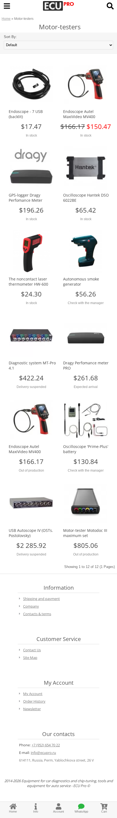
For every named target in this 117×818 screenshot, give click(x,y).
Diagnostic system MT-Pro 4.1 (32, 365)
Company (31, 606)
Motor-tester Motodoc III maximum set (85, 533)
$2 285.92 (31, 545)
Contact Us (32, 650)
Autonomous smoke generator (81, 281)
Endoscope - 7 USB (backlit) (26, 114)
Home (6, 18)
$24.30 (31, 293)
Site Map (30, 657)
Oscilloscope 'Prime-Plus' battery (85, 449)
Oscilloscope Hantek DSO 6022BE (86, 197)
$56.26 (85, 293)
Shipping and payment (41, 598)
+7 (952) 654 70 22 (46, 745)
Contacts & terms (37, 613)
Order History (34, 701)
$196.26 (31, 210)
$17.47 (31, 126)
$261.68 (85, 377)
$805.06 (85, 545)
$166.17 (31, 461)
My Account (32, 693)
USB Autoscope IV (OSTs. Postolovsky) (31, 533)
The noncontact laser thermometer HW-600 (28, 281)
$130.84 (85, 461)
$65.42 (85, 210)
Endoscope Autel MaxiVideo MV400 (79, 114)
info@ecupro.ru (43, 752)
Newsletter (32, 708)
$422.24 (31, 377)
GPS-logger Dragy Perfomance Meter (25, 197)
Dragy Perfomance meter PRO (86, 365)
